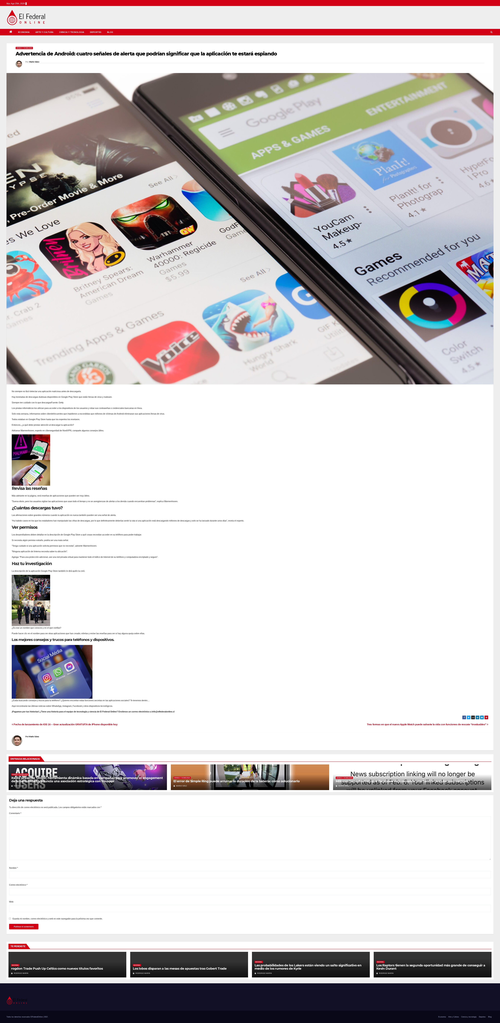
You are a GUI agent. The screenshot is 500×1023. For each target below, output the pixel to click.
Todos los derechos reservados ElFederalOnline (25, 1017)
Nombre (13, 868)
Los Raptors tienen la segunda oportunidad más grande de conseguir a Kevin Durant (430, 966)
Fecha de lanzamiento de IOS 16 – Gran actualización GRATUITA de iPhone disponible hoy (65, 724)
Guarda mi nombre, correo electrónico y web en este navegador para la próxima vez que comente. (57, 919)
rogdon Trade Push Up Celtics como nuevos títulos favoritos (57, 968)
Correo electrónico (18, 885)
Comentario (15, 813)
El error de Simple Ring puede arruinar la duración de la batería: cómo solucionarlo (236, 781)
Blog (110, 32)
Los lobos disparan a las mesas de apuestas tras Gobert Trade (180, 968)
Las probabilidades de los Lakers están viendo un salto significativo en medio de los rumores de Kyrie (308, 966)
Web (11, 902)
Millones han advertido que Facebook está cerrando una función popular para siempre (402, 781)
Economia (24, 32)
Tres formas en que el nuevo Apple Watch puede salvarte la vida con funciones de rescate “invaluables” (427, 724)
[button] (491, 32)
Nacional (15, 965)
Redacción (19, 786)
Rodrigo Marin (20, 973)
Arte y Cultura (44, 32)
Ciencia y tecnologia (71, 32)
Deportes (95, 32)
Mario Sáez (34, 62)
